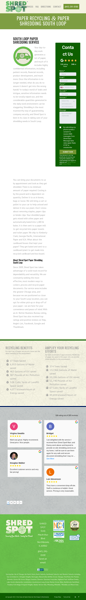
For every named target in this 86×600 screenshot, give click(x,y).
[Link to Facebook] (78, 597)
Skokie (35, 585)
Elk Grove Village (24, 579)
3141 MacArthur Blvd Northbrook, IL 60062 (43, 538)
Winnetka (64, 585)
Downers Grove (12, 579)
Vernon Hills (43, 585)
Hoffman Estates (73, 579)
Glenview (47, 579)
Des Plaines (75, 577)
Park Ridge (17, 585)
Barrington (35, 577)
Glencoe (40, 579)
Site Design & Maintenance (41, 597)
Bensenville (43, 577)
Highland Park (62, 579)
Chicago (60, 577)
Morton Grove (54, 582)
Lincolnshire (27, 582)
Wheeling (50, 585)
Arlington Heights (25, 577)
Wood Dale (74, 585)
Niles (61, 582)
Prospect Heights (27, 585)
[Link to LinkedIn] (75, 597)
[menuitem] (12, 6)
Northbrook (68, 582)
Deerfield (67, 577)
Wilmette (57, 585)
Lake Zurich (11, 582)
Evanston (34, 579)
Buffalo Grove (52, 577)
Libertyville (19, 582)
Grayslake (53, 579)
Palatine (10, 585)
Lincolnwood (36, 582)
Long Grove (45, 582)
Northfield (75, 582)
